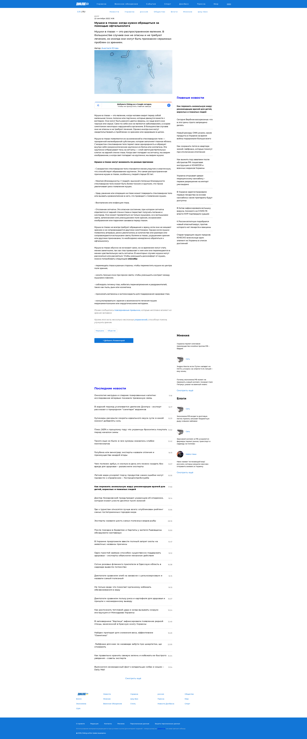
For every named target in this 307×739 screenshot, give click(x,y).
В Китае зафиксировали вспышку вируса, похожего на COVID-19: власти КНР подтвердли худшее (194, 211)
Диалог (96, 16)
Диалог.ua (161, 729)
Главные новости (190, 97)
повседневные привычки (127, 310)
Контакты (108, 724)
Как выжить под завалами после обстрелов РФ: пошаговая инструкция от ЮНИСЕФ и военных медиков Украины (193, 163)
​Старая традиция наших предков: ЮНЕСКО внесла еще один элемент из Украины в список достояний (194, 239)
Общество (112, 331)
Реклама (120, 724)
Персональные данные (139, 724)
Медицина (100, 331)
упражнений (140, 320)
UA (79, 12)
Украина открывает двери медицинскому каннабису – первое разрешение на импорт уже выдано (193, 180)
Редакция (94, 724)
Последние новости (110, 388)
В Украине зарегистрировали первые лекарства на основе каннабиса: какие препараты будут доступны (194, 196)
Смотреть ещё (133, 678)
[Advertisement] (133, 363)
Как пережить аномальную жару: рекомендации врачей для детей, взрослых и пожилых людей (194, 109)
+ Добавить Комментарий (114, 340)
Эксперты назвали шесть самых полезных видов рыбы (125, 521)
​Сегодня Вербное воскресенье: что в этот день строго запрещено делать (195, 122)
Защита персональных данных (167, 724)
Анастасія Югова (109, 48)
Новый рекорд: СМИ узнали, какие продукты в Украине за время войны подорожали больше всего (194, 136)
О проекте (80, 724)
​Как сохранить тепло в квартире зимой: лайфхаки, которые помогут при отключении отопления (194, 149)
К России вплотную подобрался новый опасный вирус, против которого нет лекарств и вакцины (194, 224)
